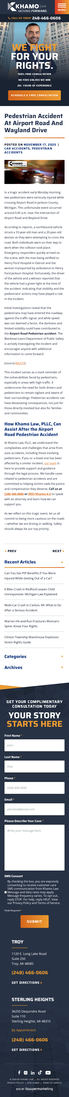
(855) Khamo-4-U (39, 494)
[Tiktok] (40, 1073)
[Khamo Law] (27, 7)
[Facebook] (19, 1073)
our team (50, 463)
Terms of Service (49, 903)
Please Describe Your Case (24, 821)
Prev (12, 551)
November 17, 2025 (40, 144)
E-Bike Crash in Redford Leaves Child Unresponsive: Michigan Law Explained (30, 591)
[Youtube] (48, 1073)
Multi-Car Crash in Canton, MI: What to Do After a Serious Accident (32, 607)
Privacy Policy (22, 903)
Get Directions (25, 982)
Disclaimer (33, 1083)
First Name (13, 735)
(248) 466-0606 (14, 494)
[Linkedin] (32, 1073)
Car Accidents (17, 148)
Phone (9, 778)
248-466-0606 (46, 18)
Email (9, 799)
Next (57, 551)
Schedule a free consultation (34, 95)
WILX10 (20, 363)
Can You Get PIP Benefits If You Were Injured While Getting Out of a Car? (30, 575)
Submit (34, 921)
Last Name (13, 757)
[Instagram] (25, 1073)
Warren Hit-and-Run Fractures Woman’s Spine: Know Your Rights (31, 623)
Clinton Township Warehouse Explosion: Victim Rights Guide (31, 639)
